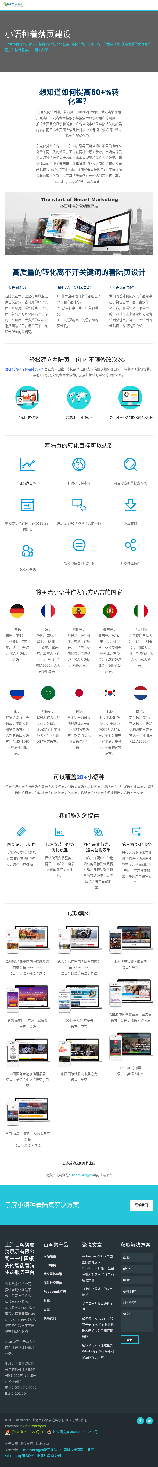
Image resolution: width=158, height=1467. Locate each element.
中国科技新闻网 (71, 1449)
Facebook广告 (55, 1291)
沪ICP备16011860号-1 (26, 1432)
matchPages (82, 1175)
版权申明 (26, 1444)
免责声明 (11, 1444)
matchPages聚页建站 (40, 1449)
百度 (47, 1309)
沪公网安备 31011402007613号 (74, 1432)
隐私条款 (42, 1444)
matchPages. (35, 1426)
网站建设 (50, 1256)
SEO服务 (50, 1265)
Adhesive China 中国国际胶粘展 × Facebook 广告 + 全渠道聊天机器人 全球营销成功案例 (98, 1268)
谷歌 (47, 1300)
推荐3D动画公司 (49, 1455)
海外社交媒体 (53, 1283)
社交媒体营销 (53, 1274)
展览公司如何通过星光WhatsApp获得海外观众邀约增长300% (98, 1351)
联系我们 (141, 1205)
